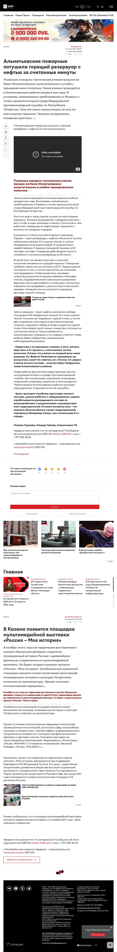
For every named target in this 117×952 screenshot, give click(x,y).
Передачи (38, 15)
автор (6, 46)
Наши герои (22, 15)
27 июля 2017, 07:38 (73, 619)
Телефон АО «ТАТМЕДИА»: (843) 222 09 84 (93, 911)
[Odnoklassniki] (22, 888)
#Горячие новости (73, 617)
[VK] (9, 888)
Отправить (55, 507)
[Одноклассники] (5, 137)
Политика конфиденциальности (54, 943)
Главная (8, 15)
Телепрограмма (78, 15)
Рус (77, 7)
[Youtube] (15, 888)
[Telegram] (5, 132)
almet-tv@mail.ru (63, 434)
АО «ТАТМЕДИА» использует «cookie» (56, 933)
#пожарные (21, 453)
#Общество (76, 46)
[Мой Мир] (5, 149)
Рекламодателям (56, 15)
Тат (89, 7)
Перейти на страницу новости (19, 860)
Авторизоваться (32, 514)
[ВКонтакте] (5, 126)
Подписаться (97, 935)
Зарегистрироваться (77, 514)
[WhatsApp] (5, 143)
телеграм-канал (24, 447)
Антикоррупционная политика (88, 908)
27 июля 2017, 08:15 (73, 49)
